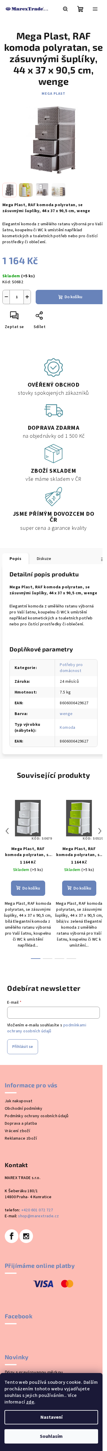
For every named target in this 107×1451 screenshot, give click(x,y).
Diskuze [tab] (44, 559)
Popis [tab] (15, 559)
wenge (66, 714)
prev (7, 831)
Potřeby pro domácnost (71, 668)
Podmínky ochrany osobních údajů (36, 1116)
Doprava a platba (21, 1123)
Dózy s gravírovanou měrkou (34, 1372)
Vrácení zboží (17, 1131)
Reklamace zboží (21, 1138)
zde (30, 1402)
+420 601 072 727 (37, 1210)
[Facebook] (11, 1236)
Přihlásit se (22, 1047)
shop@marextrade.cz (38, 1216)
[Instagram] (26, 1236)
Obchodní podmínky (24, 1109)
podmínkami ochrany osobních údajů (46, 1028)
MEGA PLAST (53, 93)
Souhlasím (51, 1436)
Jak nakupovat (18, 1101)
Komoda (67, 728)
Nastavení (51, 1417)
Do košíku (73, 297)
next (100, 831)
